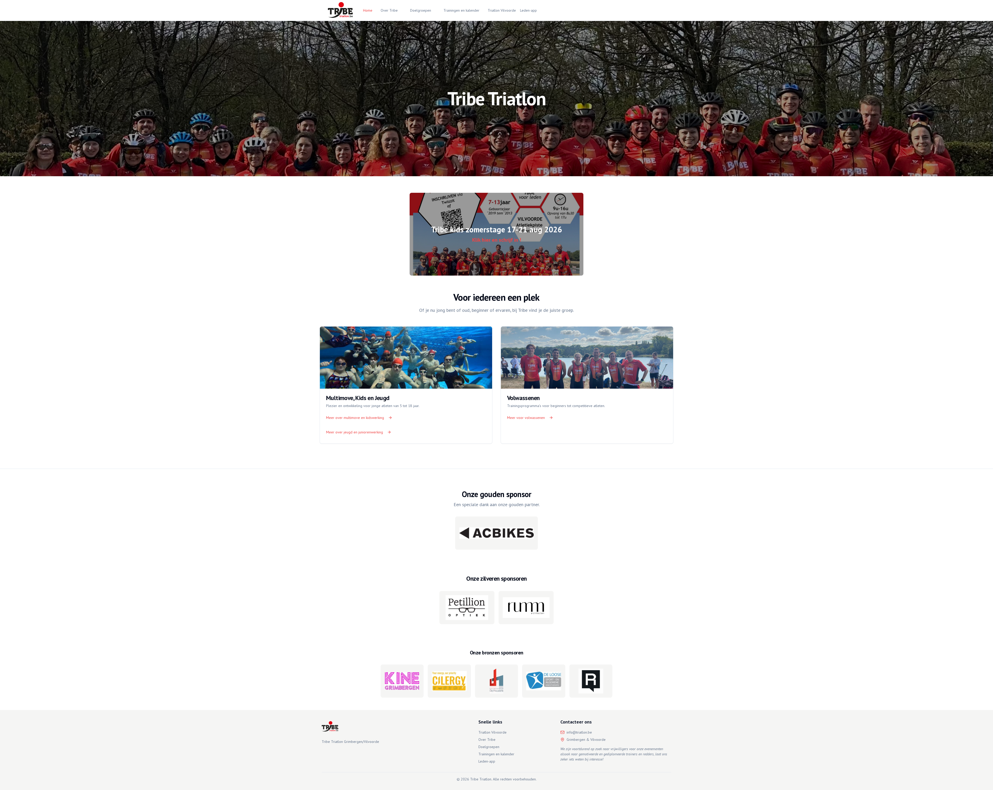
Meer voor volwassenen (526, 417)
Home (367, 10)
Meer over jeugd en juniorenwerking (354, 432)
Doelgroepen (420, 10)
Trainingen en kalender (461, 10)
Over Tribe (389, 10)
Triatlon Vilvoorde (502, 10)
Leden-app (528, 10)
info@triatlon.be (579, 732)
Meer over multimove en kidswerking (355, 417)
